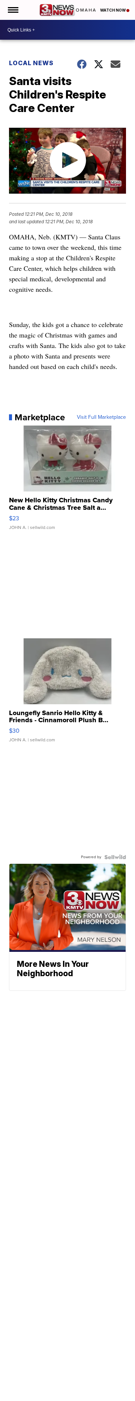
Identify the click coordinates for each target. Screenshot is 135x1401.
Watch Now (113, 10)
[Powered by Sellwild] (115, 857)
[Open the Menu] (13, 10)
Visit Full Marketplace (101, 417)
